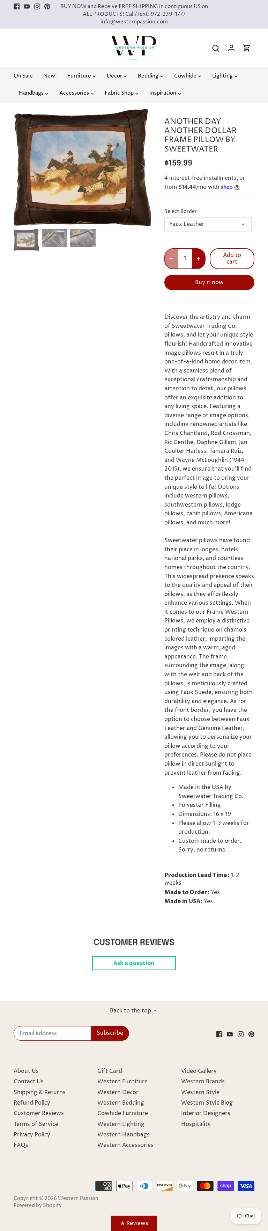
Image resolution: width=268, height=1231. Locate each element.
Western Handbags (123, 1134)
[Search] (216, 48)
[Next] (133, 167)
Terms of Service (36, 1124)
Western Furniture (122, 1081)
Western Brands (203, 1081)
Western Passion (78, 1198)
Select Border (180, 212)
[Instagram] (37, 6)
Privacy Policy (32, 1134)
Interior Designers (205, 1113)
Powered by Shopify (38, 1205)
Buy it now (209, 282)
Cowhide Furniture (122, 1113)
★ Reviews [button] (134, 1223)
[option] (82, 167)
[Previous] (31, 167)
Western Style (200, 1092)
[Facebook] (17, 6)
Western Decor (118, 1092)
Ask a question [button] (134, 963)
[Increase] (198, 259)
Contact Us (29, 1081)
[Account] (231, 48)
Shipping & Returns (40, 1092)
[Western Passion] (134, 39)
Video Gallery (199, 1071)
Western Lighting (120, 1124)
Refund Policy (32, 1103)
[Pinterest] (47, 6)
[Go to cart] (247, 48)
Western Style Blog (207, 1103)
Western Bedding (120, 1103)
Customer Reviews (39, 1113)
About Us (26, 1071)
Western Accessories (125, 1145)
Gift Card (109, 1071)
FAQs (21, 1145)
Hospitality (196, 1124)
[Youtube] (27, 6)
